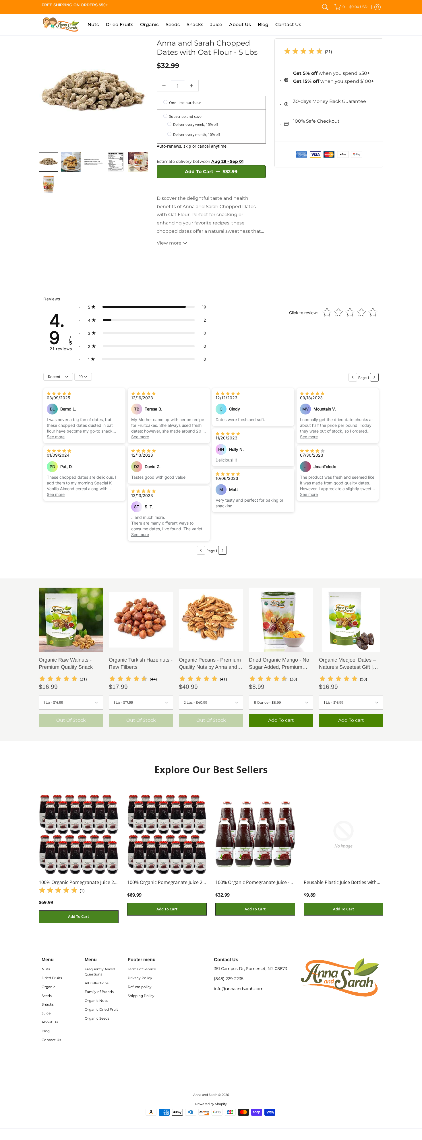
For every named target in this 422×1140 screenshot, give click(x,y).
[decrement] (164, 85)
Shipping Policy (141, 996)
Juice (46, 1013)
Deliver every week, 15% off (195, 124)
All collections (97, 983)
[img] (303, 51)
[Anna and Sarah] (60, 24)
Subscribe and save (185, 116)
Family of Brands (99, 992)
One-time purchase (184, 102)
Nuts (46, 969)
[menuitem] (351, 7)
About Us (50, 1022)
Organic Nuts (96, 1000)
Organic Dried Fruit (101, 1009)
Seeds (47, 996)
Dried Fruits (52, 978)
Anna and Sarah (205, 1095)
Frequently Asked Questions (100, 971)
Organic (48, 987)
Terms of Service (142, 969)
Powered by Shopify (211, 1104)
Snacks (48, 1004)
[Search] (325, 7)
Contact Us (51, 1040)
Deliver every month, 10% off (196, 134)
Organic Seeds (97, 1018)
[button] (147, 307)
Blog (46, 1031)
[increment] (191, 85)
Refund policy (140, 987)
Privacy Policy (140, 978)
